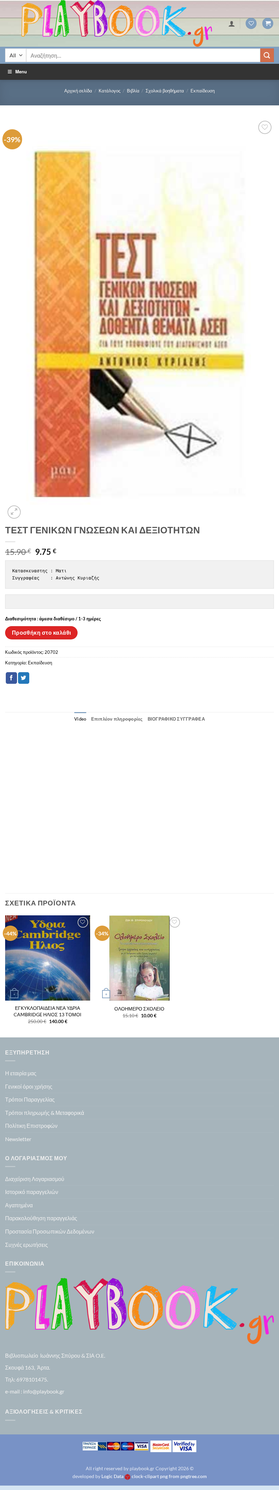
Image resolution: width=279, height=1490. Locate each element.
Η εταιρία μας (20, 1073)
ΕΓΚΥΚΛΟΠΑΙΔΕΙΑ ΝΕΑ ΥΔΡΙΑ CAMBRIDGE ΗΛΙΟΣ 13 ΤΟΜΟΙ (47, 1011)
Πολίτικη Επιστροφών (31, 1125)
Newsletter (18, 1139)
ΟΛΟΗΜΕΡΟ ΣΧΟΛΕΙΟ (139, 1009)
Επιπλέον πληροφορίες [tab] (117, 719)
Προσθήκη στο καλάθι (41, 633)
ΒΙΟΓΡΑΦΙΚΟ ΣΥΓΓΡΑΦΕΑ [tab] (176, 719)
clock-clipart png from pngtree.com (169, 1476)
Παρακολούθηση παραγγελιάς (41, 1218)
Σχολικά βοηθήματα (165, 90)
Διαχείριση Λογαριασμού (34, 1179)
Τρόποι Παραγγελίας (30, 1099)
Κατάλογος (109, 90)
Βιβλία (133, 90)
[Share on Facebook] (11, 678)
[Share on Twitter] (23, 678)
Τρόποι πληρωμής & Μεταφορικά (44, 1112)
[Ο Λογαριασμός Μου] (231, 23)
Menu (21, 71)
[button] (267, 23)
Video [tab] (80, 719)
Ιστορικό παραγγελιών (31, 1192)
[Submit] (267, 55)
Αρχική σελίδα (78, 90)
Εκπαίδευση (203, 90)
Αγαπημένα (19, 1205)
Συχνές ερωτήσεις (26, 1244)
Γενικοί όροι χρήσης (28, 1086)
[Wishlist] (251, 23)
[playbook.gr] (116, 23)
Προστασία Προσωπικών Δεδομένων (49, 1231)
